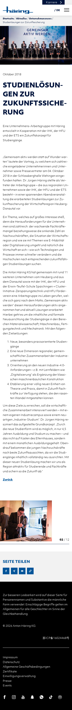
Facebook (6, 571)
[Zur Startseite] (18, 10)
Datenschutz (11, 662)
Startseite (8, 18)
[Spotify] (60, 697)
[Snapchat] (32, 697)
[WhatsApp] (41, 697)
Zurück (8, 479)
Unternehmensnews (40, 18)
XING (14, 571)
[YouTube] (23, 697)
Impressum (10, 657)
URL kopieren (30, 571)
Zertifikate (10, 671)
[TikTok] (51, 697)
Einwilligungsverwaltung (19, 676)
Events (7, 685)
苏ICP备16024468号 (56, 638)
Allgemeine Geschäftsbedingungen (26, 667)
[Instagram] (14, 697)
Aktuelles (21, 18)
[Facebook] (4, 697)
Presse (7, 681)
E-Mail (22, 571)
